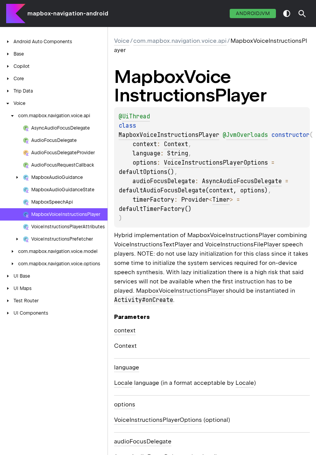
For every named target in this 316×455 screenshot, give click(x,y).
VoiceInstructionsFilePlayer (243, 244)
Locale (123, 382)
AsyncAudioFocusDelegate (242, 181)
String (177, 153)
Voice (121, 40)
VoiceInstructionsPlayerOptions (216, 163)
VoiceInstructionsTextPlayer (153, 244)
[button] (302, 13)
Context (176, 144)
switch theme (286, 13)
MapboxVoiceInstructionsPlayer (169, 135)
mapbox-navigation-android (67, 13)
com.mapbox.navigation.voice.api (180, 40)
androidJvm (253, 13)
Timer (221, 200)
